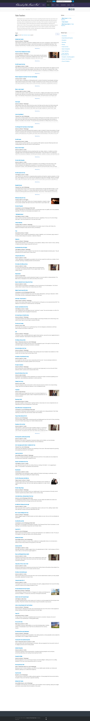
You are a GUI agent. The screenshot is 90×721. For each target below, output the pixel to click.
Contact (68, 4)
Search (51, 1)
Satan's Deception (66, 48)
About (44, 4)
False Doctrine (65, 46)
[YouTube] (46, 719)
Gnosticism (64, 35)
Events (57, 4)
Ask (47, 1)
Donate (72, 4)
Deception (64, 40)
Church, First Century (66, 59)
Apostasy (64, 42)
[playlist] (16, 35)
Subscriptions (63, 4)
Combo (54, 1)
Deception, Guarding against (68, 56)
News (53, 4)
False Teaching (65, 51)
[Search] (73, 1)
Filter (58, 34)
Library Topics (28, 9)
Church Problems (65, 61)
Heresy (63, 44)
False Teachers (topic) (25, 35)
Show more (37, 48)
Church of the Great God (26, 4)
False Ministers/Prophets (67, 37)
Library (48, 4)
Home (23, 9)
